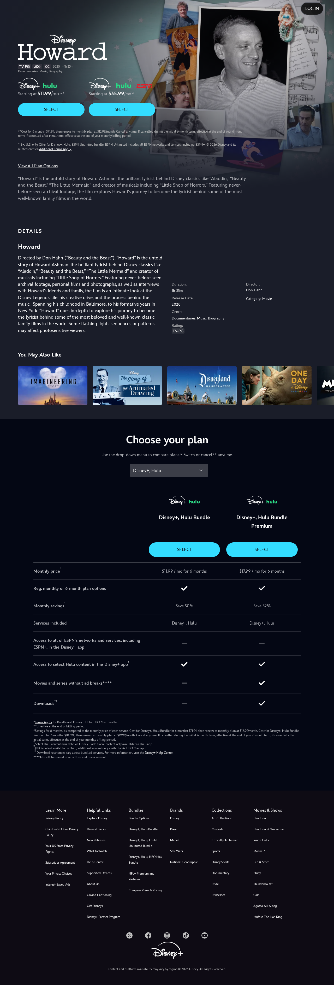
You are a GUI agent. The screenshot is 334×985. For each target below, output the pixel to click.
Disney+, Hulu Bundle (143, 829)
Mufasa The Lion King (267, 917)
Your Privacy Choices (58, 873)
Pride (215, 884)
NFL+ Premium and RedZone (141, 876)
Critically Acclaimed (225, 840)
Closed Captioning (99, 895)
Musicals (217, 829)
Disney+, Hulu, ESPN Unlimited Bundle (143, 843)
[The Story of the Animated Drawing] (127, 385)
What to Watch (97, 851)
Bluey (257, 873)
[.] (129, 935)
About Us (93, 884)
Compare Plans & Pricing (145, 890)
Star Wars (176, 851)
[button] (104, 810)
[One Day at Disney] (276, 385)
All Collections (221, 818)
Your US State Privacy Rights (59, 848)
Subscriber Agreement (60, 862)
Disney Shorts (220, 862)
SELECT (51, 109)
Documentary (220, 873)
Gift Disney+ (95, 906)
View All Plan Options (38, 165)
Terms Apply (43, 722)
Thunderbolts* (263, 884)
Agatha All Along (265, 906)
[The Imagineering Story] (52, 385)
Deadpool (260, 818)
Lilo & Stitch (261, 862)
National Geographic (184, 862)
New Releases (96, 840)
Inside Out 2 (261, 840)
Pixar (173, 829)
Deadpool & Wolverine (268, 829)
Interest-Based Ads (57, 884)
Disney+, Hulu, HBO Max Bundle (145, 859)
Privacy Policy (54, 818)
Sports (216, 851)
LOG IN (312, 8)
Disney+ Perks (96, 829)
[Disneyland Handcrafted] (202, 385)
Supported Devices (99, 873)
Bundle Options (139, 818)
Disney (174, 818)
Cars (256, 895)
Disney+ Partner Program (103, 917)
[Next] (324, 385)
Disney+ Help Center (158, 753)
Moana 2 (259, 851)
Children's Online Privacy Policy (61, 832)
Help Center (95, 862)
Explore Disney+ (98, 818)
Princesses (218, 895)
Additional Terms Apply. (55, 149)
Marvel (175, 840)
